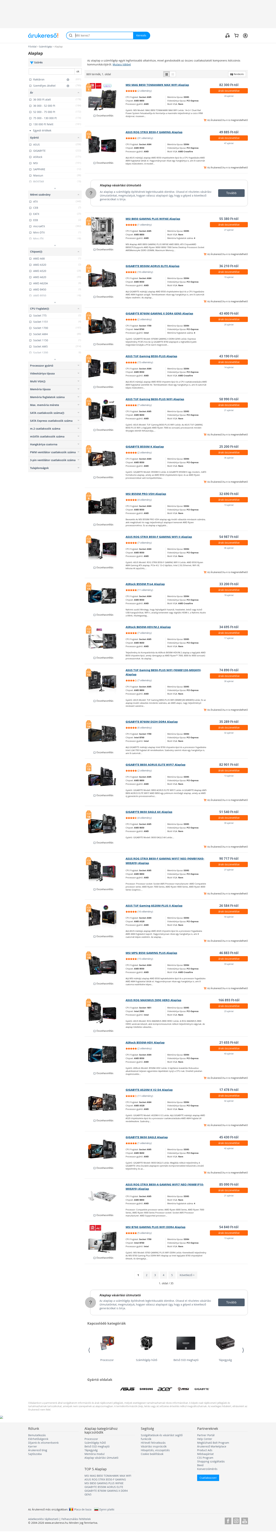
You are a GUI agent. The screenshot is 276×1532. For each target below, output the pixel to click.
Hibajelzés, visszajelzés (155, 1450)
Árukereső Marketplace (211, 1446)
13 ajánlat (229, 504)
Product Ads (204, 1450)
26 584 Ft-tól (228, 905)
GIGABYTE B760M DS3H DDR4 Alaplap (152, 722)
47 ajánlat (229, 143)
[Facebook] (228, 1520)
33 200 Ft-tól (228, 584)
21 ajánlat (229, 410)
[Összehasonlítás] (227, 35)
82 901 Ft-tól (228, 764)
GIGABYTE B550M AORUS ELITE (103, 1487)
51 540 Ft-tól (228, 812)
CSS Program (205, 1457)
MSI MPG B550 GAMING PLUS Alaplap (151, 953)
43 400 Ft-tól (228, 313)
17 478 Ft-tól (228, 1090)
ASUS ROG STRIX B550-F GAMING (105, 1479)
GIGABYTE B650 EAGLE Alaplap (147, 1137)
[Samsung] (146, 1389)
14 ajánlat (229, 367)
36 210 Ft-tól (228, 266)
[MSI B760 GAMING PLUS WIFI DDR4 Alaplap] (105, 1239)
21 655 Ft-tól (228, 1042)
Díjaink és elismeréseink (43, 1442)
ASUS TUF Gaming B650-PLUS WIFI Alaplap (155, 399)
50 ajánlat (229, 916)
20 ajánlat (229, 324)
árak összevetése (229, 90)
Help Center (204, 1439)
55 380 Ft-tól (228, 219)
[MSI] (183, 1389)
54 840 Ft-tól (228, 1227)
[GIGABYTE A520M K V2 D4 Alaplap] (105, 1102)
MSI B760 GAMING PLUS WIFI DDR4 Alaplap (156, 1227)
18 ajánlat (229, 595)
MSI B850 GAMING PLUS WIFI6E (104, 1483)
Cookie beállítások (152, 1454)
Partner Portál (206, 1435)
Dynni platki (106, 1509)
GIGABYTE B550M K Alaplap (145, 447)
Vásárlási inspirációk (154, 1446)
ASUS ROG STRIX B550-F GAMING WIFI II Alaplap (159, 537)
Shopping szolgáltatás (211, 1461)
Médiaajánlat (205, 1454)
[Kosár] (236, 35)
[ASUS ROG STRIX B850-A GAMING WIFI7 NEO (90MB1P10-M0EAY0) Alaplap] (105, 1196)
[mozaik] (173, 74)
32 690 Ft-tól (228, 494)
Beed (200, 1465)
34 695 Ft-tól (228, 627)
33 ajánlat (229, 964)
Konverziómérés (207, 1469)
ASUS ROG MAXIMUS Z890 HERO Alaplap (153, 1000)
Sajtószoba (35, 1454)
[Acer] (164, 1389)
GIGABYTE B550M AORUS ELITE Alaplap (152, 266)
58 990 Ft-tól (228, 399)
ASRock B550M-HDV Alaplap (145, 1042)
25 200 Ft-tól (228, 446)
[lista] (166, 74)
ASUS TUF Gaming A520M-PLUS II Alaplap (154, 906)
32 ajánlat (229, 732)
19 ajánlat (229, 277)
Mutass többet (122, 64)
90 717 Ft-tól (228, 858)
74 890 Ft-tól (228, 670)
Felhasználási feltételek (76, 1519)
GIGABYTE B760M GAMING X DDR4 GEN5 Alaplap (159, 313)
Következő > (187, 1275)
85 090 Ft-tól (228, 1184)
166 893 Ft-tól (228, 1000)
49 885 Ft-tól (228, 132)
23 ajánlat (229, 1011)
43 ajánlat (229, 1053)
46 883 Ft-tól (228, 953)
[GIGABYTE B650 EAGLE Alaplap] (105, 1149)
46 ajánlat (229, 547)
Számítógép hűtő (146, 1360)
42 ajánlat (229, 1100)
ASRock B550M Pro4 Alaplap (145, 584)
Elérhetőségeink (38, 1439)
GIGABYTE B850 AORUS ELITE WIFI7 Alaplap (156, 765)
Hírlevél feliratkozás (153, 1442)
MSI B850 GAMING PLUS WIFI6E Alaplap (153, 219)
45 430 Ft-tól (228, 1137)
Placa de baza (82, 1509)
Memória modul (94, 1454)
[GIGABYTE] (202, 1389)
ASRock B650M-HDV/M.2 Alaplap (148, 627)
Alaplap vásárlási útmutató (120, 185)
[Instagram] (236, 1520)
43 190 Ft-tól (228, 356)
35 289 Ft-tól (228, 721)
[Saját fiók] (245, 35)
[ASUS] (127, 1389)
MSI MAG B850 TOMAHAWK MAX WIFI (107, 1475)
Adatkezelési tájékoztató (43, 1519)
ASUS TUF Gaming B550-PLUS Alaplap (151, 356)
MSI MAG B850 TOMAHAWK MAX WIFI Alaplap (157, 85)
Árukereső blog (37, 1450)
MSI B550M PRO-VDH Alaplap (146, 494)
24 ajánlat (229, 96)
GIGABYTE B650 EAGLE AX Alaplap (149, 812)
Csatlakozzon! (208, 1477)
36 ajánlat (229, 457)
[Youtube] (244, 1520)
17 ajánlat (229, 638)
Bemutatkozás (37, 1435)
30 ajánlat (229, 681)
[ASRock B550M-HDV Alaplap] (105, 1054)
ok (77, 71)
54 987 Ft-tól (228, 537)
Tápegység (225, 1360)
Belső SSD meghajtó (185, 1360)
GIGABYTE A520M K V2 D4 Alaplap (149, 1090)
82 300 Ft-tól (228, 85)
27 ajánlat (229, 229)
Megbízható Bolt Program (213, 1442)
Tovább (231, 193)
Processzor (107, 1360)
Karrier (32, 1446)
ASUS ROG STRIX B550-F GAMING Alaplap (154, 132)
